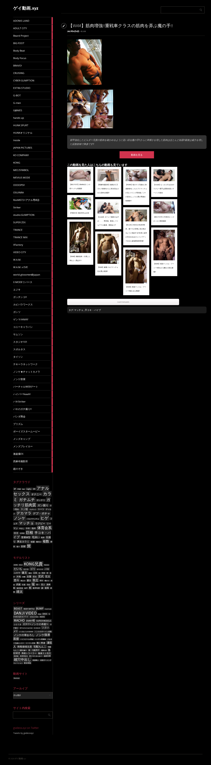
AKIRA (16, 565)
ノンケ (19, 518)
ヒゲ (44, 518)
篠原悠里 (20, 588)
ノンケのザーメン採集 (43, 631)
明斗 (41, 580)
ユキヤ (17, 572)
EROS (45, 614)
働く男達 (41, 643)
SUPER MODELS (43, 620)
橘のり (47, 581)
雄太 (19, 592)
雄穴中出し (22, 659)
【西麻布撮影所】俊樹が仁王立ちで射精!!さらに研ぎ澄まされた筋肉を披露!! (108, 189)
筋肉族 (16, 656)
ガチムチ (27, 499)
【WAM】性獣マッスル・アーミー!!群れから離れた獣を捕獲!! (163, 268)
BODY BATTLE (29, 609)
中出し (21, 528)
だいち (18, 569)
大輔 (23, 577)
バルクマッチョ (33, 519)
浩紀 (28, 585)
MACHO (19, 620)
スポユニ (32, 509)
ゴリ (32, 569)
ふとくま (17, 624)
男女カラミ (23, 541)
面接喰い (36, 660)
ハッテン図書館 (40, 639)
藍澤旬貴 (36, 588)
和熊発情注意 (24, 646)
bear (23, 489)
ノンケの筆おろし (24, 635)
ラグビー (40, 523)
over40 (30, 620)
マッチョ (26, 523)
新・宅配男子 (34, 650)
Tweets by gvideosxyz (23, 733)
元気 (35, 573)
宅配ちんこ (39, 646)
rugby (28, 489)
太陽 (29, 576)
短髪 (33, 542)
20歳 (19, 489)
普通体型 (25, 537)
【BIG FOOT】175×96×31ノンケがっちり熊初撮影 (163, 219)
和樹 (43, 573)
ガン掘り (42, 505)
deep (39, 614)
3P (15, 489)
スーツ (41, 509)
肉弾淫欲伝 (24, 656)
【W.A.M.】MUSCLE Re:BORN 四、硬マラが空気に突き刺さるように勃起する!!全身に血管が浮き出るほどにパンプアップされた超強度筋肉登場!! (136, 233)
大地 (18, 576)
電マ (18, 547)
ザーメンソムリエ (26, 628)
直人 (43, 584)
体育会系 (44, 528)
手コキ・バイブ (93, 310)
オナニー (36, 494)
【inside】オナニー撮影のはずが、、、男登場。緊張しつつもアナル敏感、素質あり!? (108, 221)
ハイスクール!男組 (26, 639)
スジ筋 (24, 509)
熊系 (42, 537)
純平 (26, 588)
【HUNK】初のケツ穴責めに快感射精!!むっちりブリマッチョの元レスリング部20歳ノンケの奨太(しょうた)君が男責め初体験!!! (136, 193)
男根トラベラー (29, 653)
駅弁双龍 (27, 663)
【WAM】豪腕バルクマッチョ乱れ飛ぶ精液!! (107, 269)
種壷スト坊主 (44, 653)
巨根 (29, 532)
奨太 (35, 576)
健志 (30, 573)
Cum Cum (48, 609)
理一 (38, 585)
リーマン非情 (30, 643)
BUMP (39, 608)
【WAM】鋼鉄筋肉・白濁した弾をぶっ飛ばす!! (79, 258)
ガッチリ (40, 500)
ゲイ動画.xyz (25, 8)
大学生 (22, 533)
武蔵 (18, 584)
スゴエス (37, 628)
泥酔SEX (44, 650)
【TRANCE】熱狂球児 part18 (79, 213)
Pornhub (16, 678)
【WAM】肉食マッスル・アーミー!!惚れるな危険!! (135, 289)
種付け (38, 542)
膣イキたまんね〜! (35, 656)
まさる (26, 569)
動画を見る (137, 154)
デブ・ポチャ (41, 513)
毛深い (36, 537)
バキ (47, 569)
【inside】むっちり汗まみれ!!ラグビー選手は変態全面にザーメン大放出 (163, 189)
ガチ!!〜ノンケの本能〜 (36, 624)
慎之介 (23, 581)
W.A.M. (83, 31)
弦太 (47, 576)
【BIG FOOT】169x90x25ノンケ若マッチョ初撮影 (79, 186)
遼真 (47, 588)
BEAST (18, 608)
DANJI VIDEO (25, 613)
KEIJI (20, 565)
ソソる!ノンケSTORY (26, 632)
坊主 (16, 533)
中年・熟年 (31, 528)
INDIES (42, 617)
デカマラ (24, 513)
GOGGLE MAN (34, 617)
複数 (46, 541)
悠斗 (16, 580)
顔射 (23, 546)
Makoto (46, 565)
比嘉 (23, 585)
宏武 (41, 576)
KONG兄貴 (33, 564)
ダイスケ (40, 569)
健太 (24, 572)
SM (34, 489)
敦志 (35, 580)
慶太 (29, 580)
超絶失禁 (47, 656)
